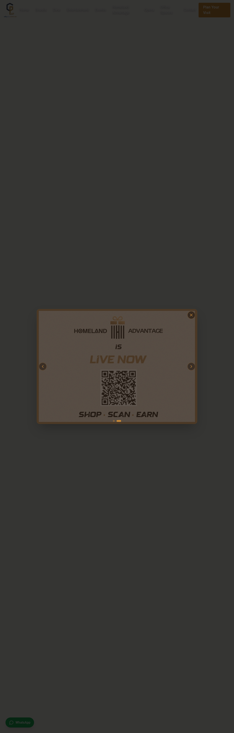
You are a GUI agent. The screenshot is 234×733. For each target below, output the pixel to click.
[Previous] (80, 366)
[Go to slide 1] (114, 372)
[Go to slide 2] (119, 372)
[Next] (154, 366)
